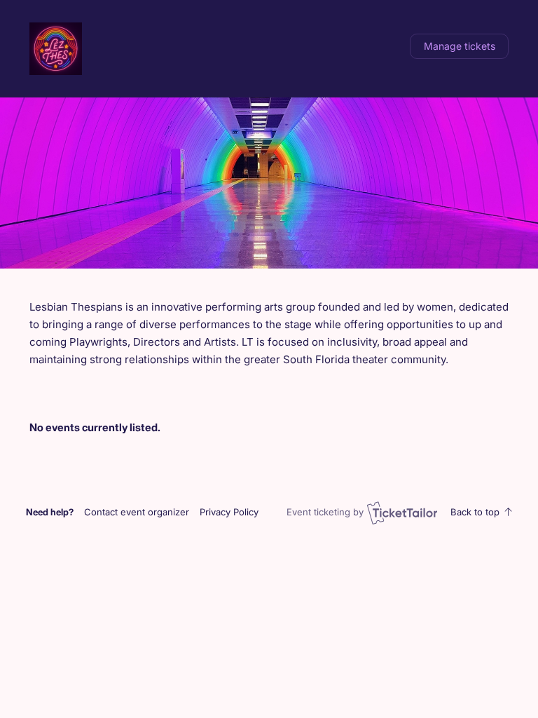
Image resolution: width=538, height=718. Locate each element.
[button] (136, 511)
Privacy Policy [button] (229, 511)
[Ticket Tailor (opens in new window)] (402, 512)
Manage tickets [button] (459, 46)
